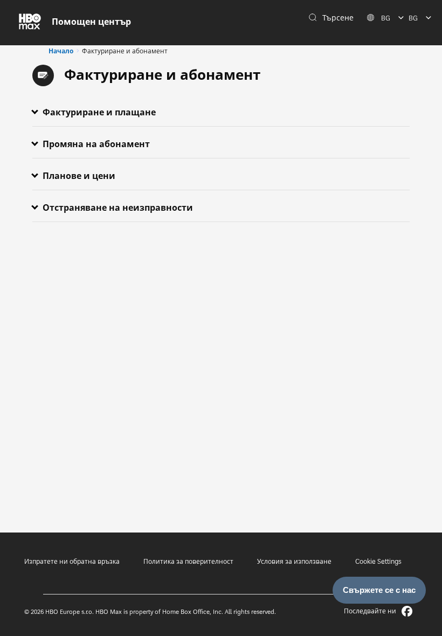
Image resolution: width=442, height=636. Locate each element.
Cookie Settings (378, 561)
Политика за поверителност (188, 561)
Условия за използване (294, 561)
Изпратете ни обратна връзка (72, 561)
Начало (61, 51)
